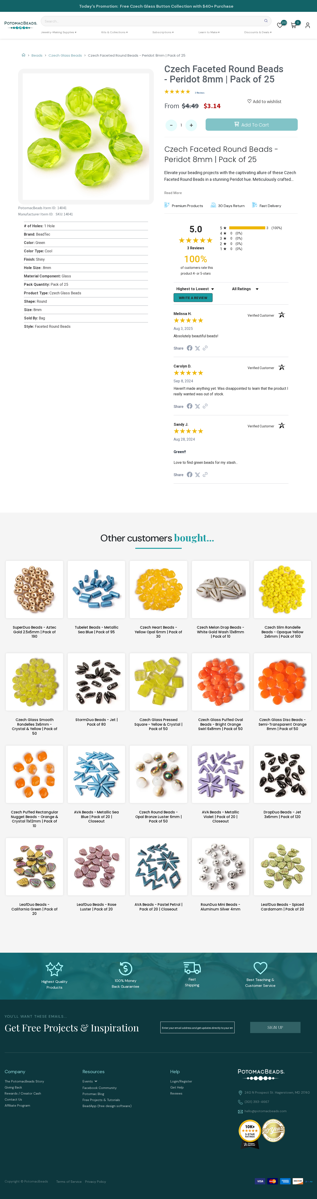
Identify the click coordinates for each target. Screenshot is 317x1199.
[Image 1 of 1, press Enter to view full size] (86, 136)
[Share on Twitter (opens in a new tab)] (197, 348)
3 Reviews (199, 92)
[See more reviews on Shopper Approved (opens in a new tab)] (205, 348)
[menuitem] (58, 32)
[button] (280, 25)
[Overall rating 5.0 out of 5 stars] (177, 92)
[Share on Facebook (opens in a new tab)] (189, 348)
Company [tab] (15, 1071)
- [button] (171, 125)
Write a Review (193, 297)
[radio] (254, 227)
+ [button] (191, 125)
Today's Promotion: (99, 6)
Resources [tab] (94, 1071)
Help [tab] (175, 1071)
